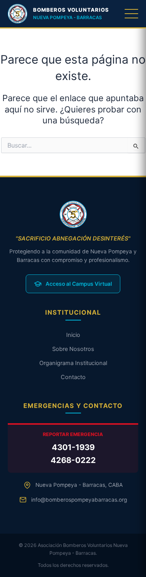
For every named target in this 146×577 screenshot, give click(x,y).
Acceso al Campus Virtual (79, 284)
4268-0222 (73, 460)
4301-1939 (73, 447)
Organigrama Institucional (73, 363)
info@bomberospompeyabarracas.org (79, 500)
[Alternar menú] (131, 13)
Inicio (73, 334)
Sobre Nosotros (73, 349)
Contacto (73, 377)
